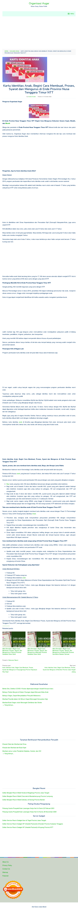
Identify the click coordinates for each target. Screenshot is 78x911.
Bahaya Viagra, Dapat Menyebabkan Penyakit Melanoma (21, 695)
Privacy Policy (7, 865)
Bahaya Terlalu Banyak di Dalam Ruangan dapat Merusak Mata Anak (25, 692)
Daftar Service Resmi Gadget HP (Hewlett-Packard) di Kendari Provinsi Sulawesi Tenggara (32, 824)
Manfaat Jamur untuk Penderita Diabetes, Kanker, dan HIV (21, 751)
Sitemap (5, 872)
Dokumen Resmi (13, 660)
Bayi (7, 484)
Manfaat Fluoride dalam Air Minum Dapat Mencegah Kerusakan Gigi (25, 699)
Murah (7, 123)
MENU (72, 14)
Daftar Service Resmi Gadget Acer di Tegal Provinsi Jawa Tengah (24, 820)
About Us (5, 862)
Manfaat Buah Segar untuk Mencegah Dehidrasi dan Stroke (22, 702)
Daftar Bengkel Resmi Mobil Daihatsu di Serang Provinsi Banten (23, 800)
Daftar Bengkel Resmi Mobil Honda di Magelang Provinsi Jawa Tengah (25, 793)
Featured (5, 876)
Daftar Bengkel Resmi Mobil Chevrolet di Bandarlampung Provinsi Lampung (27, 796)
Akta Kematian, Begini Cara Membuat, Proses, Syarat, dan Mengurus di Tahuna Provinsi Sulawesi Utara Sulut (12, 651)
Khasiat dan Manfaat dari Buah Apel (14, 747)
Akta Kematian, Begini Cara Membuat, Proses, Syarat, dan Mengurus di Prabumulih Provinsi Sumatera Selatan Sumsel (63, 651)
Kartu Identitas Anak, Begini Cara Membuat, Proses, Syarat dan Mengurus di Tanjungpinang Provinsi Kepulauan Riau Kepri (19, 668)
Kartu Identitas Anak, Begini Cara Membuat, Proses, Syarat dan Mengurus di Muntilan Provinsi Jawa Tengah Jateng (59, 668)
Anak (34, 514)
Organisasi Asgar (39, 3)
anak (20, 422)
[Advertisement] (39, 32)
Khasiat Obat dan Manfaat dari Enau (14, 744)
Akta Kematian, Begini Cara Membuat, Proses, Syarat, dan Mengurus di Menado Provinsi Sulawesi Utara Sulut (37, 651)
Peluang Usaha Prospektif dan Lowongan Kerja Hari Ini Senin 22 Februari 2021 (28, 808)
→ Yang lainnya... (8, 705)
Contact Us (6, 869)
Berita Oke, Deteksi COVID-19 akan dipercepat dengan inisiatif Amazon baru (27, 688)
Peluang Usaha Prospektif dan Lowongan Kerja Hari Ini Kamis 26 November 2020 (29, 812)
